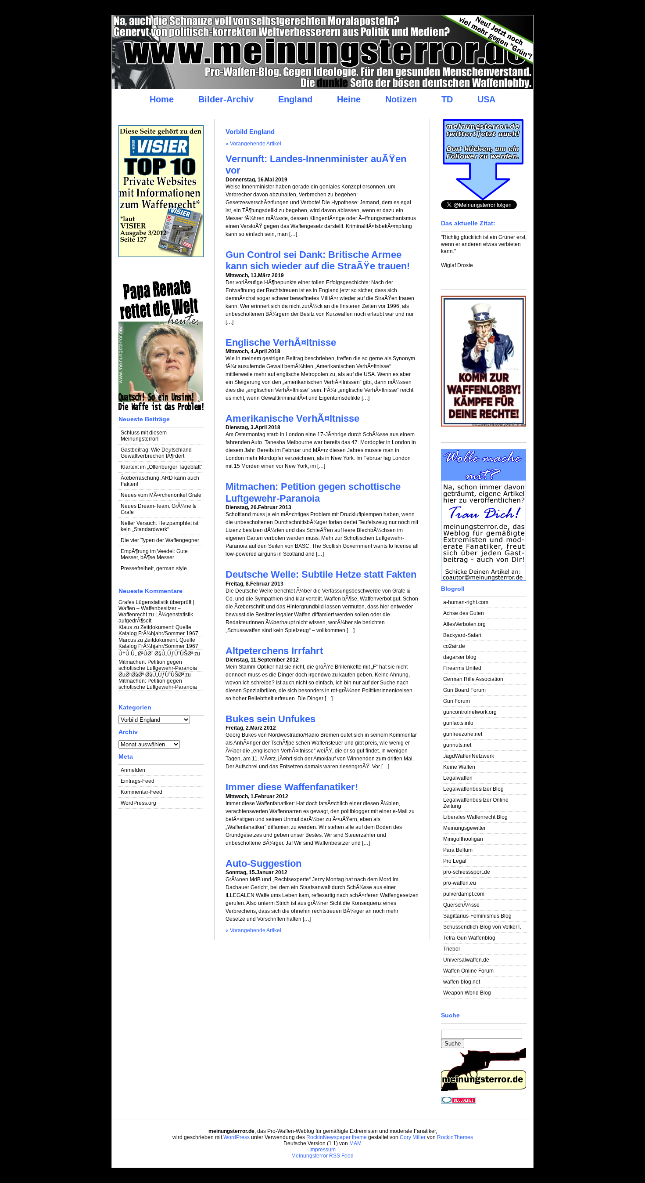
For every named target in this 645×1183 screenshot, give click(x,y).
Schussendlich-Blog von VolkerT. (482, 927)
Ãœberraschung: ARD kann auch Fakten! (160, 481)
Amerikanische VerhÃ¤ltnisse (292, 418)
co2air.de (454, 646)
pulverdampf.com (463, 894)
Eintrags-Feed (137, 781)
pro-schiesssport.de (466, 872)
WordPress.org (138, 803)
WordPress (236, 1137)
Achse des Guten (463, 613)
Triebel (451, 949)
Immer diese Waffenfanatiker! (292, 786)
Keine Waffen (459, 767)
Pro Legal (454, 861)
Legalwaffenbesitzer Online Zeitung (476, 803)
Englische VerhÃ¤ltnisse (281, 342)
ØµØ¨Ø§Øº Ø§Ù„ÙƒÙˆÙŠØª (151, 675)
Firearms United (462, 668)
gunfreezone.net (462, 734)
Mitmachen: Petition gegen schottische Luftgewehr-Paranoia (157, 665)
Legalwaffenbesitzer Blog (473, 789)
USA (486, 99)
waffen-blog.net (461, 982)
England (295, 99)
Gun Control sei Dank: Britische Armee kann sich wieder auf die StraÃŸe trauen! (318, 260)
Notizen (401, 99)
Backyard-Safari (462, 635)
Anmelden (133, 770)
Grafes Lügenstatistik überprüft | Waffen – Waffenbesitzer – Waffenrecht (156, 608)
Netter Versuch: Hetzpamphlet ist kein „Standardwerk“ (159, 526)
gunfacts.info (458, 723)
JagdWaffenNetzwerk (468, 756)
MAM (355, 1143)
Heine (349, 99)
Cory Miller (413, 1137)
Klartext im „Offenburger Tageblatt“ (161, 467)
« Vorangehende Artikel (253, 144)
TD (447, 99)
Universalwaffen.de (466, 960)
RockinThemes (455, 1137)
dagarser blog (460, 657)
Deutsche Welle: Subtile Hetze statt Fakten (321, 574)
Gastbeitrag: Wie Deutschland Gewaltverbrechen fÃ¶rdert (156, 453)
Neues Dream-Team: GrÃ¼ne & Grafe (158, 509)
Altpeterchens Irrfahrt (274, 650)
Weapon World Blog (467, 993)
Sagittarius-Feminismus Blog (477, 916)
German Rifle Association (473, 679)
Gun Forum (456, 701)
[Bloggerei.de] (458, 1102)
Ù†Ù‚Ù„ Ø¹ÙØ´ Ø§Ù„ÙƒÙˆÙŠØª (155, 654)
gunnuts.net (457, 745)
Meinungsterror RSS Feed (322, 1156)
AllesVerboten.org (464, 624)
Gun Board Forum (464, 690)
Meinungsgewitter (464, 828)
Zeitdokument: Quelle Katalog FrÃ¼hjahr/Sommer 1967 (158, 630)
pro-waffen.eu (459, 883)
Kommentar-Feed (141, 792)
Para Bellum (458, 850)
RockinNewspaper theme (336, 1137)
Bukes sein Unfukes (270, 718)
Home (162, 99)
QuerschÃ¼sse (461, 905)
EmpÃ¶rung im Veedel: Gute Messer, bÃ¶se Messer (154, 554)
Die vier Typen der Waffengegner (160, 540)
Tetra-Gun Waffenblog (469, 938)
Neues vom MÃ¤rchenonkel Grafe (161, 495)
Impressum (322, 1150)
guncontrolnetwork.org (470, 712)
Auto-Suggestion (263, 863)
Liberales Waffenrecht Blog (475, 817)
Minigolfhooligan (463, 839)
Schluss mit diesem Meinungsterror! (144, 436)
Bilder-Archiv (226, 99)
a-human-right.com (465, 602)
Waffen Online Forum (468, 971)
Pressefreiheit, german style (154, 568)
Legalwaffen (458, 778)
